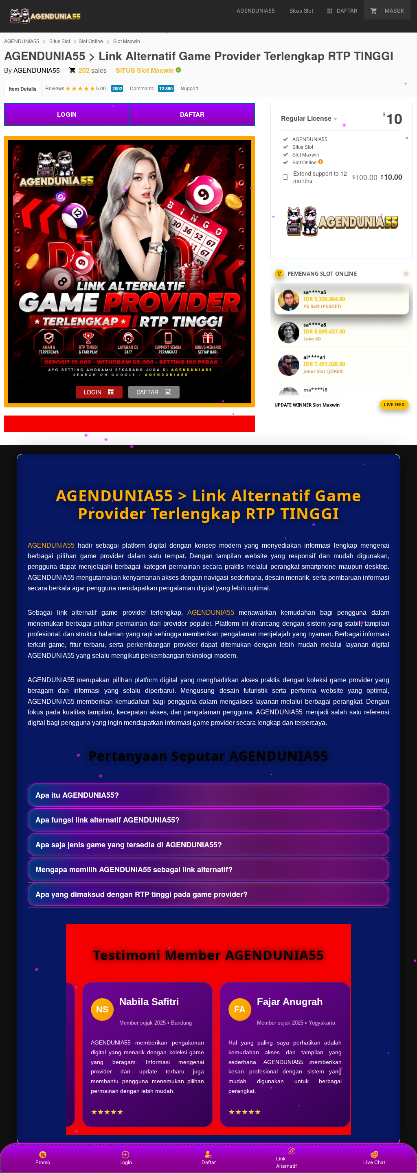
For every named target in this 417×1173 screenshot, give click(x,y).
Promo (42, 1162)
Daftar (209, 1162)
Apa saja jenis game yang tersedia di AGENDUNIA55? (128, 844)
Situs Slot (59, 40)
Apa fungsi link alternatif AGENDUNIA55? (107, 819)
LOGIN (67, 114)
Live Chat (374, 1162)
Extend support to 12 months (347, 177)
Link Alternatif (286, 1162)
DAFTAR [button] (147, 392)
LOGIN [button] (92, 392)
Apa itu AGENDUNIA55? (77, 795)
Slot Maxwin (126, 40)
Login (125, 1162)
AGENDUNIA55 (21, 40)
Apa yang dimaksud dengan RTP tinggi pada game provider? (141, 894)
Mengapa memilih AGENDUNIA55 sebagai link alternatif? (134, 869)
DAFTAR (192, 114)
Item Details (23, 88)
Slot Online (91, 40)
